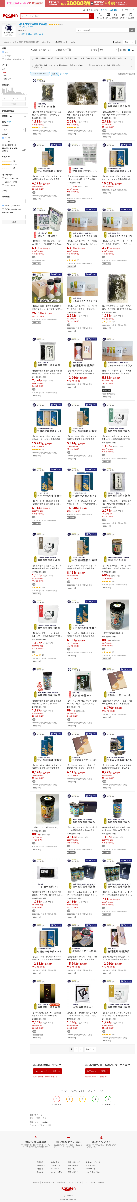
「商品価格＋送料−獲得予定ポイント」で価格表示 (47, 50)
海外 (9, 122)
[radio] (3, 52)
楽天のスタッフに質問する (97, 1071)
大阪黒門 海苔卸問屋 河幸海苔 (32, 24)
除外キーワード (7, 213)
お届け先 (5, 125)
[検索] (91, 16)
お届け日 (5, 134)
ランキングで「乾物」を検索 (40, 1125)
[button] (127, 10)
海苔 (44, 1118)
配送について (38, 34)
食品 (43, 42)
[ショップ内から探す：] (132, 30)
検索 (14, 104)
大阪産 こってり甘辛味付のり (45, 827)
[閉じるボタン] (131, 59)
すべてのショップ (7, 42)
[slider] (2, 94)
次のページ (90, 1049)
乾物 (38, 1118)
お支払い (29, 34)
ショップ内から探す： (86, 30)
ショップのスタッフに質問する (47, 1071)
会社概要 (21, 34)
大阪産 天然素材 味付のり (113, 633)
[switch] (24, 150)
